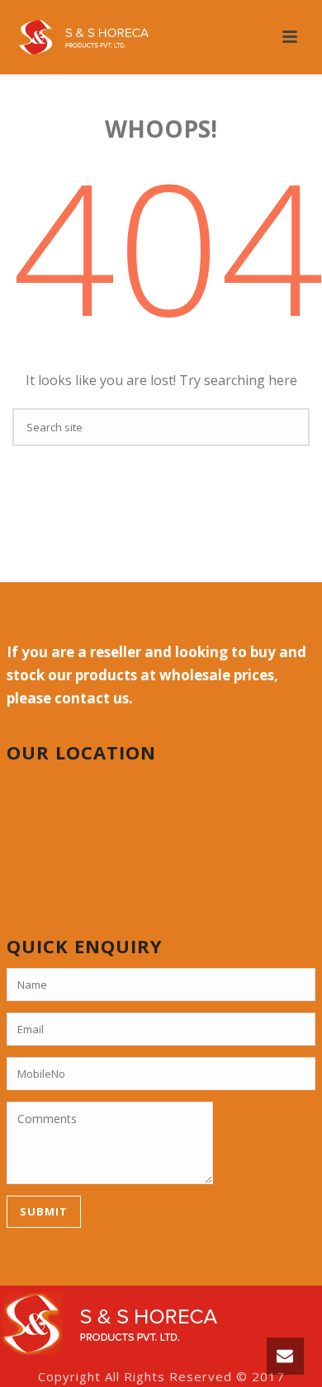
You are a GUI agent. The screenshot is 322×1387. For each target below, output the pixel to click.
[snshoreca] (108, 1322)
